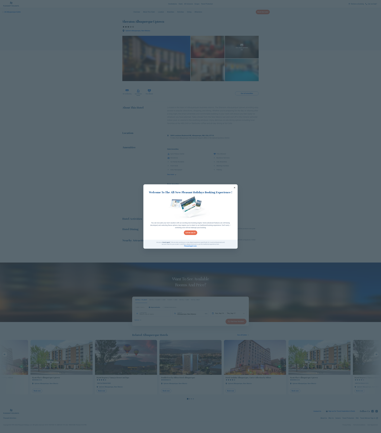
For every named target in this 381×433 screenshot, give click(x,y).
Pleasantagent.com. (190, 246)
